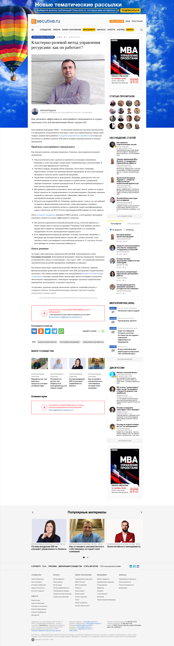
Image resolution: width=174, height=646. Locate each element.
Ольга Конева (122, 278)
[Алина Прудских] (129, 126)
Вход (128, 21)
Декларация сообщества (70, 566)
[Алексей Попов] (121, 126)
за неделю (117, 230)
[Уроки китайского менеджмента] (125, 531)
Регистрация (137, 21)
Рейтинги (78, 588)
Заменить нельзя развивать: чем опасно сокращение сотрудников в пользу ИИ (128, 248)
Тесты (77, 600)
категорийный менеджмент (70, 342)
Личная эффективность (61, 588)
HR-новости (35, 615)
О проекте (36, 566)
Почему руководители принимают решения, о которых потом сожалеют (128, 287)
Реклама (53, 566)
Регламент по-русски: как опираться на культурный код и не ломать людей (58, 383)
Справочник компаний (61, 597)
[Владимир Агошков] (112, 103)
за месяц (130, 230)
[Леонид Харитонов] (137, 111)
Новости (111, 30)
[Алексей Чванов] (121, 103)
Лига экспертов (36, 582)
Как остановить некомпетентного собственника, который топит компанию (95, 383)
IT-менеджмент (102, 585)
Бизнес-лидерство (103, 579)
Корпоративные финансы (127, 579)
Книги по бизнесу (81, 597)
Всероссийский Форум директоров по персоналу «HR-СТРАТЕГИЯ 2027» (128, 351)
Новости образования (38, 609)
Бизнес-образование (71, 30)
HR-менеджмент (58, 579)
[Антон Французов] (112, 111)
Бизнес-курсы (79, 591)
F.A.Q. (44, 566)
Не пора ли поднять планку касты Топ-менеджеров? (128, 425)
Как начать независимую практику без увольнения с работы (127, 274)
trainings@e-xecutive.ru (93, 623)
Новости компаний (37, 603)
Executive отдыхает (37, 591)
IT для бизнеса (102, 594)
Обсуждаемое (133, 224)
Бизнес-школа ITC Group (126, 318)
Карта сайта (73, 630)
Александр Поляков (124, 202)
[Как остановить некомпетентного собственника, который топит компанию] (87, 531)
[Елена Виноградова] (112, 126)
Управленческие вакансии (62, 594)
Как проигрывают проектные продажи (125, 236)
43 (101, 544)
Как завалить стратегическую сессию (127, 143)
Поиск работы (58, 582)
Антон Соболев (122, 147)
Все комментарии (124, 216)
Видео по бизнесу (81, 603)
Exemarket (100, 597)
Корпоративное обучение (83, 579)
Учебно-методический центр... (128, 328)
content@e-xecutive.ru (84, 627)
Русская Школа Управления (127, 308)
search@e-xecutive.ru (90, 622)
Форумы (121, 30)
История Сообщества (38, 585)
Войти (51, 410)
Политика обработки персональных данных (46, 630)
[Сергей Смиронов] (129, 103)
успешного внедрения (46, 215)
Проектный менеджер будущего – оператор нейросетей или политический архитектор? (128, 180)
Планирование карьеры (61, 591)
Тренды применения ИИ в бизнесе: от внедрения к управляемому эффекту (127, 161)
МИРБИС (130, 30)
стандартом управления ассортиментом (74, 135)
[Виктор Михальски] (121, 118)
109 (64, 544)
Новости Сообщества (38, 612)
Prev (32, 512)
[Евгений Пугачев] (137, 118)
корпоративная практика (47, 342)
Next (141, 512)
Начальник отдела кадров (128, 311)
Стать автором (116, 21)
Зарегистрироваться (73, 317)
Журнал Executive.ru (38, 588)
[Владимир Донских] (137, 103)
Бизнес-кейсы (80, 594)
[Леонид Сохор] (137, 126)
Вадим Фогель (122, 395)
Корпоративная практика (42, 544)
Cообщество (36, 575)
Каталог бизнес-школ (82, 606)
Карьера (56, 30)
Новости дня (35, 600)
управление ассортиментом (93, 342)
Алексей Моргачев (124, 165)
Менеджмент (89, 30)
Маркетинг (100, 588)
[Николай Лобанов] (121, 111)
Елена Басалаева (123, 429)
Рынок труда (57, 585)
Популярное (116, 224)
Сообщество (45, 30)
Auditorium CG (122, 347)
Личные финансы (125, 582)
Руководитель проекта (127, 321)
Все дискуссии (124, 441)
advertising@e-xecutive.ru (84, 625)
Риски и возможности (126, 585)
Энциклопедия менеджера (106, 600)
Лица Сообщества (37, 579)
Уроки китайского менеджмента (123, 546)
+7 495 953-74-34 (131, 622)
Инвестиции (123, 588)
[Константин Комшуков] (129, 118)
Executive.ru (44, 625)
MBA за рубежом (81, 585)
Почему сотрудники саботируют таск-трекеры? (128, 409)
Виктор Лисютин (123, 252)
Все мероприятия (125, 359)
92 (139, 544)
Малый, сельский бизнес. (127, 372)
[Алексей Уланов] (112, 118)
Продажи (100, 591)
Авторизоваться (55, 317)
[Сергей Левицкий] (129, 111)
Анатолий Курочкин (124, 375)
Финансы (101, 30)
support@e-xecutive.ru (85, 629)
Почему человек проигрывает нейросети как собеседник (128, 261)
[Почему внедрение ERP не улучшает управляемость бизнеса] (49, 531)
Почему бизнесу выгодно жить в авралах (127, 199)
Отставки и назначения (39, 606)
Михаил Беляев (122, 265)
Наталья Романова (124, 291)
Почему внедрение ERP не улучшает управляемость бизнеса (48, 547)
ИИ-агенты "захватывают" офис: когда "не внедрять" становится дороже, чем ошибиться (127, 390)
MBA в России (80, 582)
